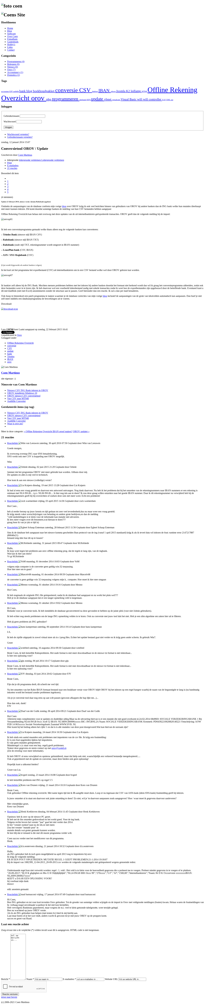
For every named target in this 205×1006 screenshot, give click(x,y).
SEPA (88, 100)
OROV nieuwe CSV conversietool (23, 395)
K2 (128, 91)
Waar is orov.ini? (15, 423)
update (97, 98)
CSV (85, 90)
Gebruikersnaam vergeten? (20, 137)
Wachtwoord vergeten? (18, 134)
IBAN (104, 90)
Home (10, 28)
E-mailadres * (69, 979)
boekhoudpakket (44, 91)
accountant (5, 91)
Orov (19, 335)
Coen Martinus (25, 155)
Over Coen (12, 36)
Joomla (121, 91)
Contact (11, 50)
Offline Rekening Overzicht (20, 343)
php (49, 99)
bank (22, 91)
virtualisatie (116, 100)
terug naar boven (9, 997)
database (95, 91)
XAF (164, 100)
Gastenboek (12, 41)
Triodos (10, 356)
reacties (12, 168)
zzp (172, 100)
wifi (140, 99)
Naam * (30, 979)
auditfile (16, 91)
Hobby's (11, 44)
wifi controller (152, 99)
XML (168, 100)
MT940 (145, 91)
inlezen (113, 91)
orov (38, 98)
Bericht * (5, 979)
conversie (67, 90)
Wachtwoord (10, 121)
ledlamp (136, 91)
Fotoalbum (12, 39)
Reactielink (12, 443)
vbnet (108, 99)
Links (10, 47)
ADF (11, 91)
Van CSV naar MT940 (18, 398)
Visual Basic (129, 99)
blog (29, 91)
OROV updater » (81, 431)
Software (11, 33)
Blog (9, 31)
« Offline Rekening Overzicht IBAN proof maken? (48, 431)
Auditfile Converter (16, 401)
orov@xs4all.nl (59, 748)
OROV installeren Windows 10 (22, 393)
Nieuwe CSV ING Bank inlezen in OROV (27, 390)
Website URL (111, 979)
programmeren (65, 98)
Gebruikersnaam (11, 116)
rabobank (82, 100)
